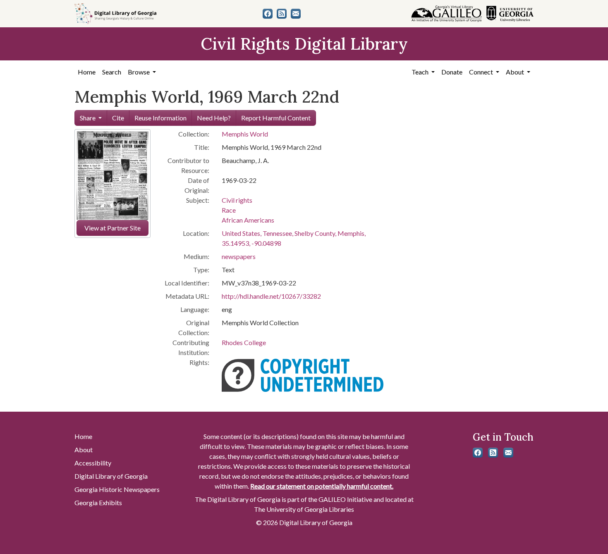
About (83, 449)
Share (88, 118)
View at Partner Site (112, 228)
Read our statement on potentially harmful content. (321, 486)
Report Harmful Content (276, 118)
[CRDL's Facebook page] (268, 14)
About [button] (515, 72)
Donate (451, 72)
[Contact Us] (296, 14)
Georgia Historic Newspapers (117, 489)
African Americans (248, 220)
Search (111, 72)
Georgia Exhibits (98, 502)
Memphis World (245, 134)
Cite (118, 118)
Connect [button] (481, 72)
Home (87, 72)
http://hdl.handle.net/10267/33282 (271, 296)
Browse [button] (139, 72)
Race (229, 210)
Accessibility (92, 463)
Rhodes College (244, 342)
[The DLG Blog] (282, 14)
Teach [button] (421, 72)
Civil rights (237, 200)
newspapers (239, 256)
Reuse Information (160, 118)
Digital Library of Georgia (111, 476)
